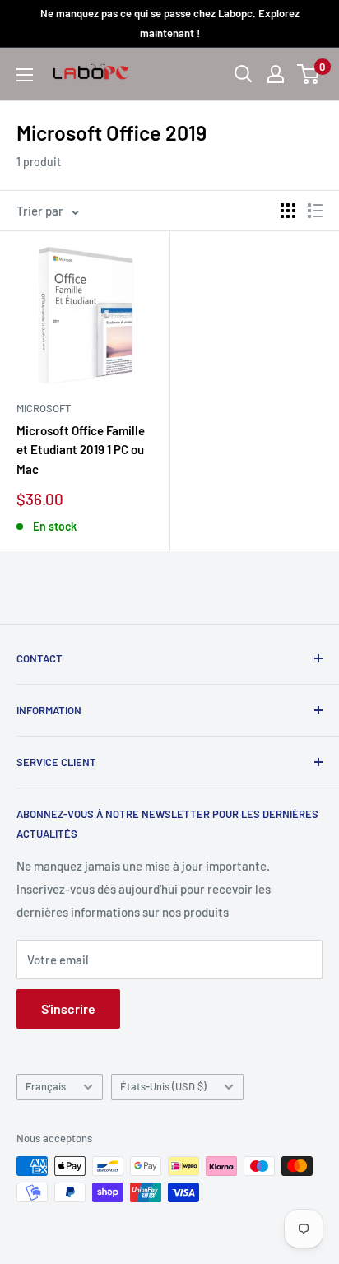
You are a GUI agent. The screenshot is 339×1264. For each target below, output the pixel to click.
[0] (309, 74)
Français (46, 1086)
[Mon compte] (275, 74)
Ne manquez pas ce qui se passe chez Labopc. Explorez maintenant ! (170, 23)
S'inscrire (68, 1008)
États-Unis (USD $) (163, 1086)
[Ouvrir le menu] (24, 74)
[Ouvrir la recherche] (244, 74)
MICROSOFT (43, 408)
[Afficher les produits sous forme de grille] (288, 210)
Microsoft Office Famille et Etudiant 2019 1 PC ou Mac (80, 449)
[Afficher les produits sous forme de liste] (315, 210)
